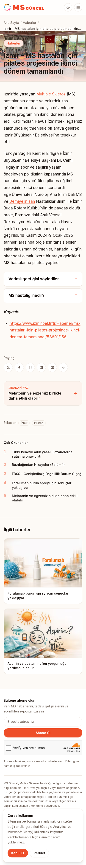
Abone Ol (43, 733)
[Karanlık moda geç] (68, 7)
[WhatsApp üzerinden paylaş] (30, 367)
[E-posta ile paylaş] (52, 367)
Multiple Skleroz (51, 94)
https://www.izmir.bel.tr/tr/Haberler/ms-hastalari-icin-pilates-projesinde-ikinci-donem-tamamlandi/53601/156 (45, 330)
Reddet (39, 853)
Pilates (38, 423)
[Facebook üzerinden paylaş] (19, 367)
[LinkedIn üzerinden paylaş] (41, 367)
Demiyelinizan (22, 201)
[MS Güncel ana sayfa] (24, 7)
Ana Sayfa (11, 23)
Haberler (29, 23)
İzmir (24, 423)
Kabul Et (17, 853)
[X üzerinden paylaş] (8, 367)
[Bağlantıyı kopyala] (63, 367)
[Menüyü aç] (78, 7)
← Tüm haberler (16, 32)
